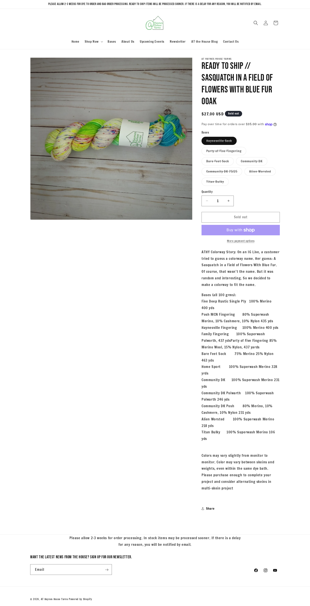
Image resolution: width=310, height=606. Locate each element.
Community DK (254, 162)
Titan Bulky (217, 182)
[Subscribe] (107, 569)
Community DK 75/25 (224, 172)
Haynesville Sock (221, 141)
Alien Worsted (262, 172)
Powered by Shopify (80, 599)
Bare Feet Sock (220, 162)
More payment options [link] (240, 241)
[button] (93, 41)
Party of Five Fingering (226, 152)
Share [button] (210, 508)
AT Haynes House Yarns (54, 599)
